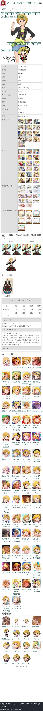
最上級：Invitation (37, 591)
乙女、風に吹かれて (26, 412)
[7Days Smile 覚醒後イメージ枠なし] (36, 254)
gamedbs (3, 709)
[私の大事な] (21, 182)
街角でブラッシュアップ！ (6, 477)
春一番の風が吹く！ (6, 492)
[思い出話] (36, 159)
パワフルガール (6, 383)
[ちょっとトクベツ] (28, 165)
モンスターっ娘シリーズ (16, 506)
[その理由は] (28, 154)
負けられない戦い (16, 477)
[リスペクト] (21, 154)
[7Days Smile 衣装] (7, 294)
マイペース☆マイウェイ (36, 427)
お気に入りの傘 (6, 427)
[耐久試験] (28, 171)
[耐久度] (21, 159)
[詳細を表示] (6, 365)
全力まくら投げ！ (26, 368)
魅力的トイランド (36, 444)
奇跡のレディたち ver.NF (6, 540)
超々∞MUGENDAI (36, 557)
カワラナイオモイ (6, 591)
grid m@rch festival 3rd (6, 525)
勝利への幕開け (26, 591)
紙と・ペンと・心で (26, 460)
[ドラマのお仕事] (28, 176)
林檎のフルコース (26, 574)
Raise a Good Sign (36, 492)
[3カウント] (28, 159)
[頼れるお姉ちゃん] (36, 154)
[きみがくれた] (28, 182)
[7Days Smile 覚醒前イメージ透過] (11, 270)
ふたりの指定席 (36, 368)
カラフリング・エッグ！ (26, 398)
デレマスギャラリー (14, 709)
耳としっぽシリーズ (26, 492)
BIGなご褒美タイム (16, 412)
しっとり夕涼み (16, 368)
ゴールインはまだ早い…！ (26, 506)
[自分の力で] (36, 182)
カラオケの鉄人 (16, 557)
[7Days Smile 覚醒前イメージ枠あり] (6, 254)
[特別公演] (21, 171)
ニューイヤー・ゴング (6, 398)
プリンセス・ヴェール (26, 540)
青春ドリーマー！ (36, 525)
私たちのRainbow (37, 460)
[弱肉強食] (21, 176)
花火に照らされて (26, 444)
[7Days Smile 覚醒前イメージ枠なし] (16, 254)
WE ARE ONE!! (16, 492)
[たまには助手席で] (36, 176)
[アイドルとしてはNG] (21, 165)
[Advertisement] (21, 684)
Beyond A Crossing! (37, 477)
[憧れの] (36, 165)
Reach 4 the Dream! (16, 444)
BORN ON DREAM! (26, 427)
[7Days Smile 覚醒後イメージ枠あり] (26, 254)
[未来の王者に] (36, 171)
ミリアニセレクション (36, 506)
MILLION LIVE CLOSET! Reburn (6, 508)
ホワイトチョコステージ (26, 477)
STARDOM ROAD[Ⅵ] (16, 540)
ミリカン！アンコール (16, 525)
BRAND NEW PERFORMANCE (27, 383)
